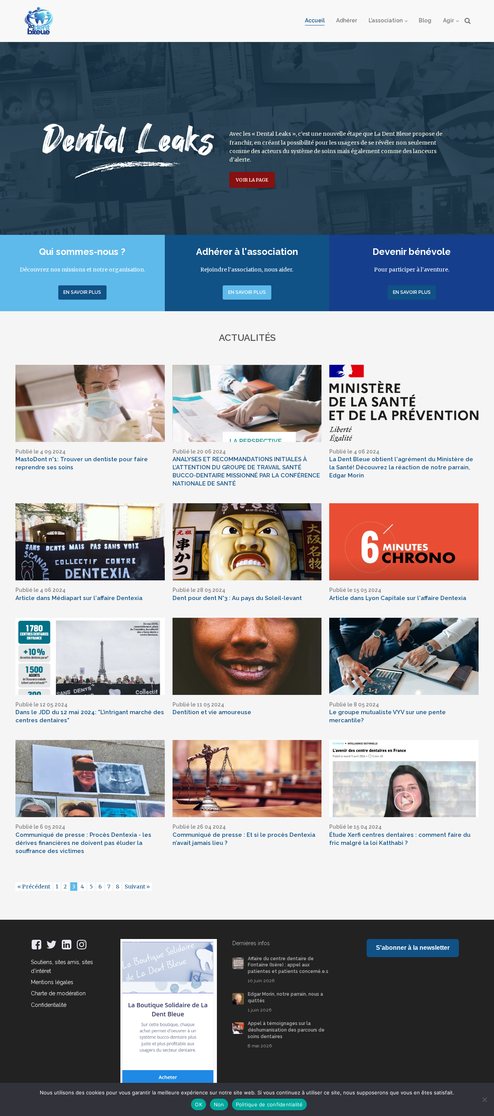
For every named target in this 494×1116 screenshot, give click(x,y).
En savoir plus (82, 292)
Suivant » (137, 886)
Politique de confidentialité (269, 1104)
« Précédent (33, 886)
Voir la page (252, 180)
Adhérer (346, 20)
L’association (386, 20)
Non (219, 1104)
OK (198, 1104)
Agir (448, 20)
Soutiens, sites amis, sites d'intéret (62, 966)
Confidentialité (48, 1005)
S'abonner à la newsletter (413, 947)
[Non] (484, 1099)
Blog (425, 20)
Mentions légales (52, 982)
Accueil (315, 20)
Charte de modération (58, 993)
